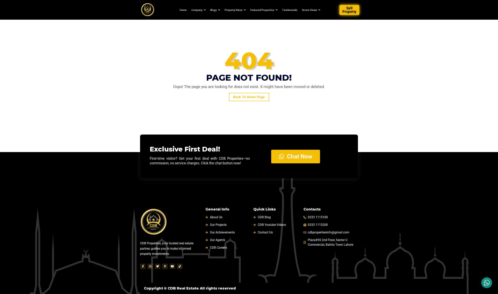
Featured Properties (262, 10)
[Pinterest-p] (165, 266)
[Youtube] (172, 266)
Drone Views (309, 10)
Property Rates (234, 10)
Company (197, 10)
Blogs (213, 10)
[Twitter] (157, 266)
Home (183, 10)
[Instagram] (150, 266)
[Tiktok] (179, 266)
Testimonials (289, 10)
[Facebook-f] (143, 266)
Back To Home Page (249, 97)
